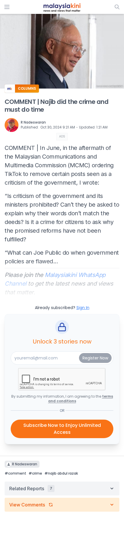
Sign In (82, 308)
